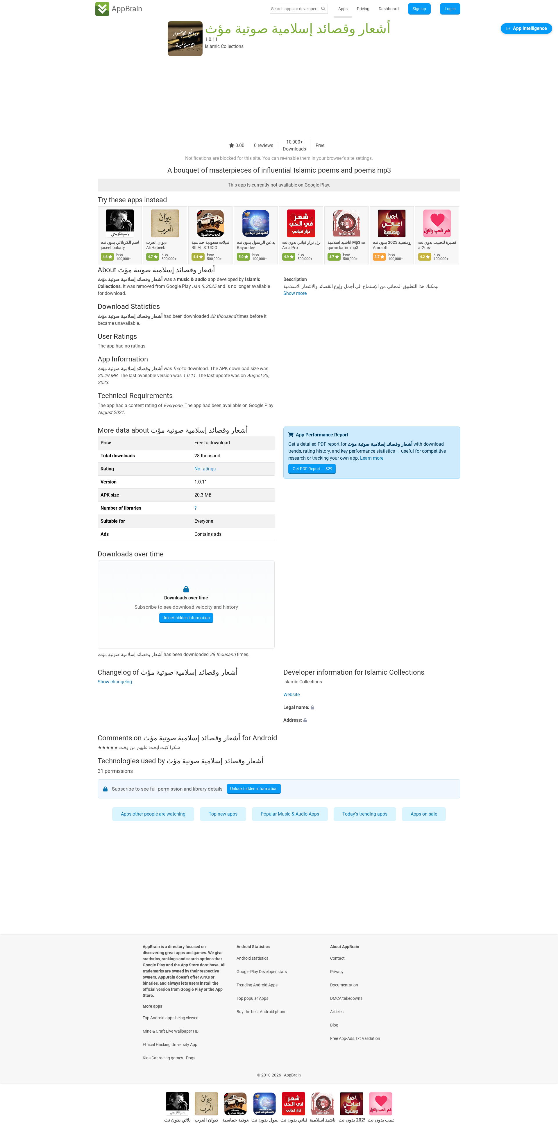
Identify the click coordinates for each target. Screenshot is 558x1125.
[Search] (323, 8)
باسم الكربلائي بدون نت (120, 242)
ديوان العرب (156, 242)
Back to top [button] (543, 1072)
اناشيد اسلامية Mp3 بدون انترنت (346, 242)
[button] (371, 707)
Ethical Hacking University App (170, 1044)
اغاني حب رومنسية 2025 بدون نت (392, 242)
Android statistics (252, 958)
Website (291, 694)
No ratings (205, 469)
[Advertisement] (272, 98)
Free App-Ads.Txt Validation (355, 1038)
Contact (337, 958)
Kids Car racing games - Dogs (169, 1058)
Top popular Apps (252, 998)
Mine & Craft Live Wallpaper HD (170, 1031)
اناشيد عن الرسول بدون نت (256, 242)
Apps (343, 8)
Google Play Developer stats (262, 971)
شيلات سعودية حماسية (210, 242)
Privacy (337, 971)
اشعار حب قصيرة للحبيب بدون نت (437, 242)
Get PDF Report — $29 (312, 468)
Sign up (419, 8)
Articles (337, 1011)
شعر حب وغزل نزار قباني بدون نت (301, 242)
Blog (334, 1025)
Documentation (344, 985)
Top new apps (223, 814)
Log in (450, 8)
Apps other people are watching (153, 814)
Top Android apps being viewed (170, 1017)
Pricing (363, 8)
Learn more (371, 458)
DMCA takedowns (346, 998)
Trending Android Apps (257, 985)
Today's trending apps (364, 814)
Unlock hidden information (186, 617)
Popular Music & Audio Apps (290, 814)
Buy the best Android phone (261, 1011)
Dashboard (389, 8)
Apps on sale (424, 814)
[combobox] (294, 8)
